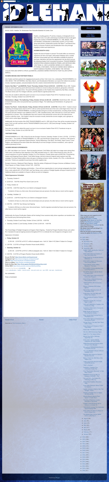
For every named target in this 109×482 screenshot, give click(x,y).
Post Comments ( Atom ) (19, 323)
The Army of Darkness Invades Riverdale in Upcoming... (91, 400)
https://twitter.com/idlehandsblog (25, 262)
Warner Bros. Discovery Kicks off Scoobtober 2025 (92, 290)
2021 (83, 443)
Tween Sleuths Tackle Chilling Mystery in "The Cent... (91, 265)
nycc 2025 (46, 270)
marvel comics (26, 270)
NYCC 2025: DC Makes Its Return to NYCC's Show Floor (93, 411)
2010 (83, 468)
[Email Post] (29, 268)
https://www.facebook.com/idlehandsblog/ (22, 260)
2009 (83, 470)
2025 (83, 239)
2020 (83, 446)
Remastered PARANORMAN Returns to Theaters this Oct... (93, 348)
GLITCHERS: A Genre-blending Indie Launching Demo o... (93, 269)
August (86, 418)
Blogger (58, 477)
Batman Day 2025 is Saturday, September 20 (91, 337)
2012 (83, 464)
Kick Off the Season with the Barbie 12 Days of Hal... (92, 272)
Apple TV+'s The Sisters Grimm (91, 334)
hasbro (19, 270)
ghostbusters (13, 270)
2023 (83, 439)
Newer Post (9, 320)
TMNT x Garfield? (88, 365)
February (86, 432)
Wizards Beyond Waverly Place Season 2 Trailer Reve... (91, 397)
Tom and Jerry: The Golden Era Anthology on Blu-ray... (91, 379)
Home (41, 320)
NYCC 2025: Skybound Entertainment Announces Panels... (93, 319)
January (86, 434)
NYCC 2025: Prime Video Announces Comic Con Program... (93, 276)
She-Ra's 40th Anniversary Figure (92, 332)
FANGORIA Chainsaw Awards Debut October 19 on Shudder (93, 344)
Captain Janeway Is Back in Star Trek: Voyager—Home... (93, 389)
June (85, 423)
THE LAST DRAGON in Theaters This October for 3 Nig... (93, 305)
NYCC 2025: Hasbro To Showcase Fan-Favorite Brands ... (92, 261)
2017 (83, 452)
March (85, 429)
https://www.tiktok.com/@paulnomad (26, 257)
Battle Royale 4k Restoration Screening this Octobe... (91, 312)
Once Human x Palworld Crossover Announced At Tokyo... (92, 279)
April (85, 427)
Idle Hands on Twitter (91, 218)
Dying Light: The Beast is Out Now (92, 329)
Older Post (73, 320)
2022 (83, 441)
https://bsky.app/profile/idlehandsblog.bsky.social (32, 264)
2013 (83, 461)
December (87, 241)
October (86, 246)
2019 (83, 448)
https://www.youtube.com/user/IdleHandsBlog (26, 266)
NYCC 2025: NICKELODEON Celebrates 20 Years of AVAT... (92, 340)
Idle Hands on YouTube (95, 220)
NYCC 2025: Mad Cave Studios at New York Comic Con (92, 254)
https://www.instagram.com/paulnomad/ (27, 259)
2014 (83, 459)
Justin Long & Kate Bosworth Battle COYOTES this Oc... (92, 362)
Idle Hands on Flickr (96, 233)
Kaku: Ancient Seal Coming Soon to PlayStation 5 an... (92, 316)
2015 (83, 457)
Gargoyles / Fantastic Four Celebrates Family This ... (90, 368)
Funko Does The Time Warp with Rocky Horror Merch (92, 294)
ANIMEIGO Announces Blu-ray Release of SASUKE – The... (91, 375)
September (87, 248)
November (87, 243)
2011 (83, 466)
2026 (83, 237)
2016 (83, 455)
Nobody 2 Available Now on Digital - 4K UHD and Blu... (93, 393)
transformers (58, 270)
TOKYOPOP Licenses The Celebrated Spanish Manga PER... (93, 408)
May (85, 425)
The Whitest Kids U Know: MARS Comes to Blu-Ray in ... (92, 415)
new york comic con (36, 270)
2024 (83, 437)
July (85, 421)
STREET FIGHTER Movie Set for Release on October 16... (92, 404)
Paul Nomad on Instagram (92, 221)
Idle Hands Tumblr (92, 223)
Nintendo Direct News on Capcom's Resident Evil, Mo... (92, 355)
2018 (83, 450)
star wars (51, 270)
